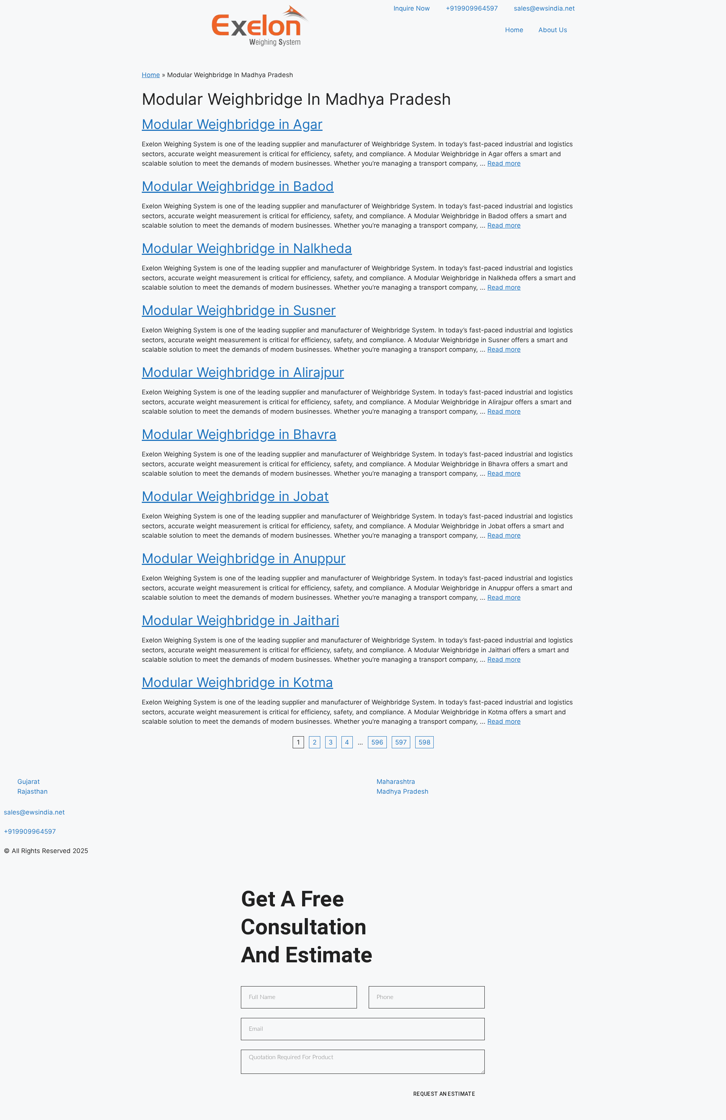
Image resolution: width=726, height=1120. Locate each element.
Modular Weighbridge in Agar (232, 124)
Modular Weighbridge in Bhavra (239, 434)
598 (424, 742)
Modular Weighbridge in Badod (238, 186)
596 (377, 742)
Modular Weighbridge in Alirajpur (243, 372)
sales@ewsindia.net (34, 812)
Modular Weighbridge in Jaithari (240, 620)
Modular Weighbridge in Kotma (237, 682)
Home (514, 30)
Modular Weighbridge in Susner (239, 310)
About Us (552, 30)
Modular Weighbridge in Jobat (235, 496)
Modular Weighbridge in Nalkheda (247, 248)
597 (401, 742)
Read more (504, 163)
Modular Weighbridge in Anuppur (244, 558)
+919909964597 (30, 831)
